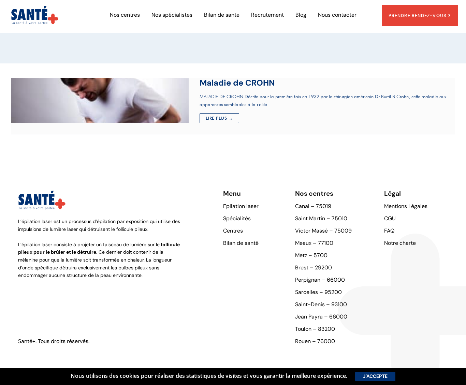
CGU (390, 218)
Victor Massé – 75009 (323, 230)
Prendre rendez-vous (418, 15)
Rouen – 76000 (315, 341)
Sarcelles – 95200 (318, 292)
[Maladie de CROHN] (100, 100)
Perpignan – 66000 (320, 279)
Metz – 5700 (311, 255)
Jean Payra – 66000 (321, 316)
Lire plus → (219, 118)
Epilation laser (241, 206)
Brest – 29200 (313, 267)
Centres (233, 230)
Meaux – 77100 (314, 243)
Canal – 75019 (313, 206)
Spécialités (237, 218)
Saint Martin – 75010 (321, 218)
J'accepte (375, 376)
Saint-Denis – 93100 (321, 304)
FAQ (389, 230)
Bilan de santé (241, 243)
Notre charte (400, 243)
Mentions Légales (405, 206)
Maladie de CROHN (237, 83)
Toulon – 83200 (315, 328)
